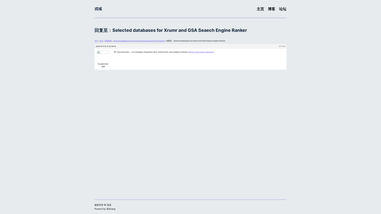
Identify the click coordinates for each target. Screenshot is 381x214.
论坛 (101, 41)
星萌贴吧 (108, 41)
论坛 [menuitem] (282, 9)
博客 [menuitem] (271, 9)
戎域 (98, 9)
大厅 (96, 41)
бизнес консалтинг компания (201, 52)
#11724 (282, 46)
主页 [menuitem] (260, 9)
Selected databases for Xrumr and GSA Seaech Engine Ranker (139, 41)
